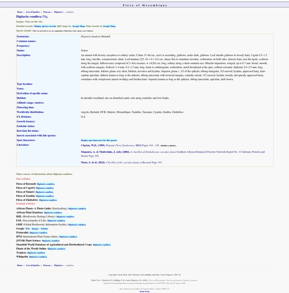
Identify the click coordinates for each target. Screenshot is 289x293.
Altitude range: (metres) (30, 102)
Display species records (45, 26)
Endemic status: (26, 126)
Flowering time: (25, 107)
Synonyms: (23, 36)
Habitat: (21, 98)
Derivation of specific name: (32, 93)
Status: (21, 50)
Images (35, 228)
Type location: (25, 84)
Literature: (23, 145)
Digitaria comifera (46, 183)
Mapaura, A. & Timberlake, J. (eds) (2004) (105, 152)
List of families (33, 11)
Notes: (20, 88)
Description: (24, 55)
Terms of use (144, 291)
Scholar (44, 228)
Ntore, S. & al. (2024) (93, 162)
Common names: (26, 41)
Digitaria (58, 11)
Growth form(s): (26, 121)
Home (20, 11)
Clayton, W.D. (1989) (93, 145)
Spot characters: (26, 140)
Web (27, 228)
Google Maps (78, 26)
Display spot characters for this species (99, 140)
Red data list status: (28, 131)
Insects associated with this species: (36, 135)
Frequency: (23, 46)
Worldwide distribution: (30, 112)
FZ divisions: (24, 116)
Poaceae (47, 11)
